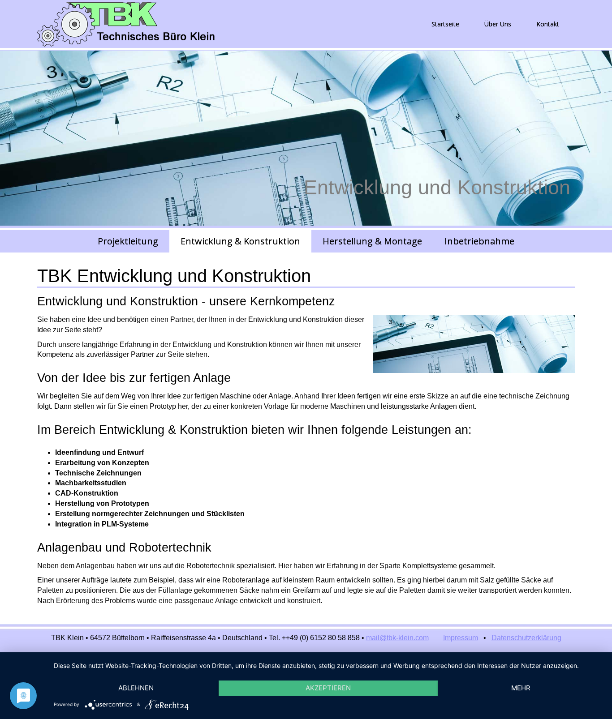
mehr (520, 688)
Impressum (460, 638)
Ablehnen (136, 688)
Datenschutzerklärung (526, 638)
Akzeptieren (328, 688)
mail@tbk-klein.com (397, 638)
